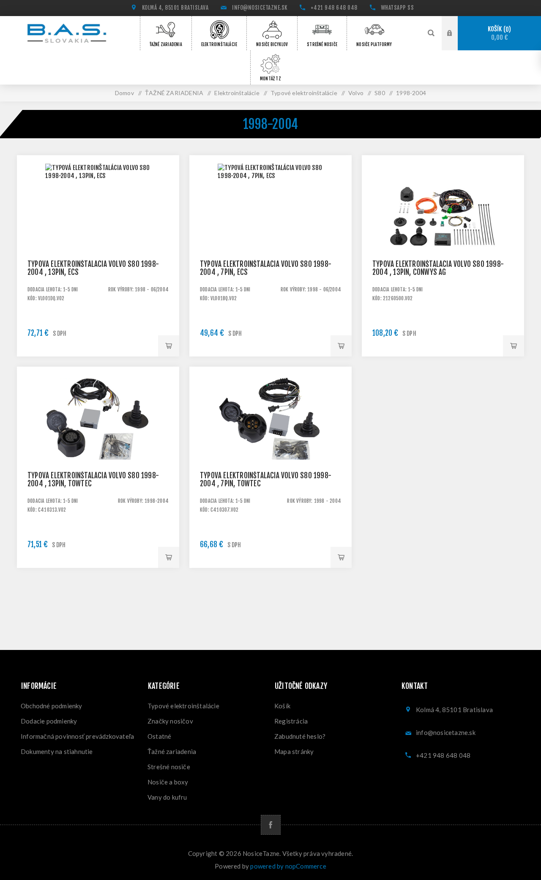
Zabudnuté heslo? (299, 736)
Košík (498, 33)
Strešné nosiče (169, 766)
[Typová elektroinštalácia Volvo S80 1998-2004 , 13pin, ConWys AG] (443, 236)
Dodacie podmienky (49, 721)
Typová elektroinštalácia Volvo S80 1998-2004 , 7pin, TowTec (265, 480)
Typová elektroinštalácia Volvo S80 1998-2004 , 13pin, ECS (93, 268)
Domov (124, 92)
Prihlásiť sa (456, 33)
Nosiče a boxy (168, 782)
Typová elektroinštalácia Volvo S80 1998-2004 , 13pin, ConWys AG (438, 268)
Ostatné (159, 736)
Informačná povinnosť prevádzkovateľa (77, 736)
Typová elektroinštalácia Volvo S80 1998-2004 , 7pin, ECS (265, 268)
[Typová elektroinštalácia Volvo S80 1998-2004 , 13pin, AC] (98, 448)
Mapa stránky (294, 751)
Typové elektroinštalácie (183, 706)
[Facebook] (271, 825)
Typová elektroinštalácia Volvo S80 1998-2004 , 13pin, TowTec (93, 480)
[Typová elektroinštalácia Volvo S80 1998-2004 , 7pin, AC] (270, 448)
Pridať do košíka (168, 345)
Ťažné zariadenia (172, 751)
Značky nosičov (170, 721)
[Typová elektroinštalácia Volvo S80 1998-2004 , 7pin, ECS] (270, 236)
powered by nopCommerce (288, 866)
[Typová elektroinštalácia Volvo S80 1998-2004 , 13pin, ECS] (98, 236)
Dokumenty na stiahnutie (57, 751)
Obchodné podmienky (51, 706)
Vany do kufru (167, 797)
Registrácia (291, 721)
